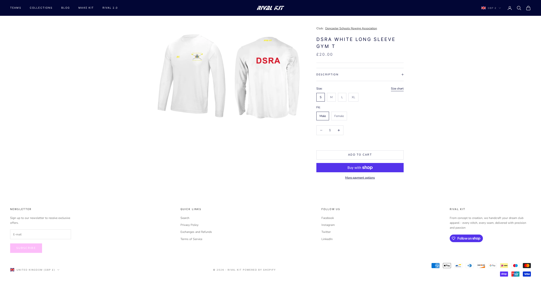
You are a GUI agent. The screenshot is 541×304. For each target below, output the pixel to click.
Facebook (327, 218)
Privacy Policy (189, 225)
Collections (41, 7)
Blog (65, 7)
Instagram (328, 225)
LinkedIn (327, 239)
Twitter (326, 232)
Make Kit (86, 7)
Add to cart (360, 155)
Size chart (397, 89)
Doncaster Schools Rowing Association (351, 28)
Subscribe (26, 248)
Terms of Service (191, 239)
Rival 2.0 (110, 7)
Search (184, 218)
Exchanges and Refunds (196, 232)
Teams (15, 7)
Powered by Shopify (259, 269)
